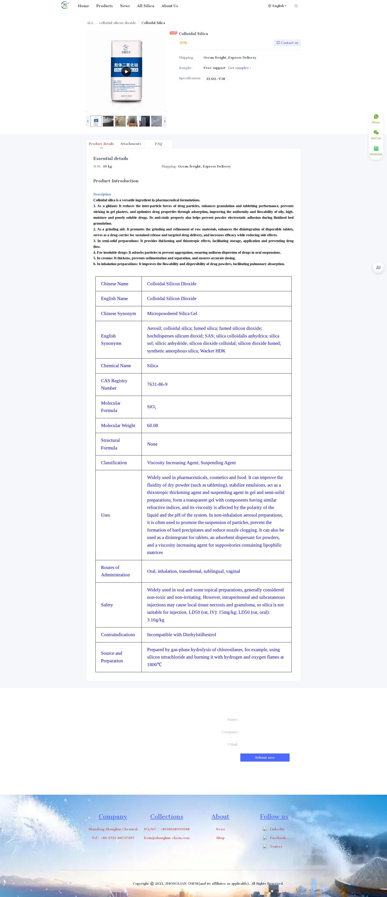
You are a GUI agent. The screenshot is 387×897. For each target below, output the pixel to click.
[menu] (171, 5)
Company (229, 732)
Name (232, 719)
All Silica (145, 6)
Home (83, 6)
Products (104, 6)
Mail (233, 744)
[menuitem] (83, 6)
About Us (169, 6)
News (125, 6)
